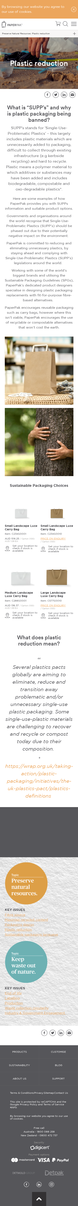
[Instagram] (51, 1185)
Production (14, 1003)
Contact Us (61, 1093)
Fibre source (15, 914)
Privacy (38, 1093)
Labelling (12, 998)
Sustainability (19, 1065)
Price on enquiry (53, 539)
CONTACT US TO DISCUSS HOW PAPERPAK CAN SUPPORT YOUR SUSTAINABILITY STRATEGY (39, 836)
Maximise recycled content (26, 919)
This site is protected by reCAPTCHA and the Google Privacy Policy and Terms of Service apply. (38, 1104)
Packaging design (19, 924)
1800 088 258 (46, 1132)
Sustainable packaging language (31, 934)
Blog (58, 1065)
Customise (58, 1052)
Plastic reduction (18, 929)
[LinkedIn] (39, 1185)
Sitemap (49, 1093)
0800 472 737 (48, 1135)
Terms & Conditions (22, 1093)
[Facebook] (26, 1185)
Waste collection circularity (26, 1008)
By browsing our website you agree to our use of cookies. (39, 1117)
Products (19, 1052)
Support (58, 1079)
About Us (19, 1079)
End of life (13, 993)
